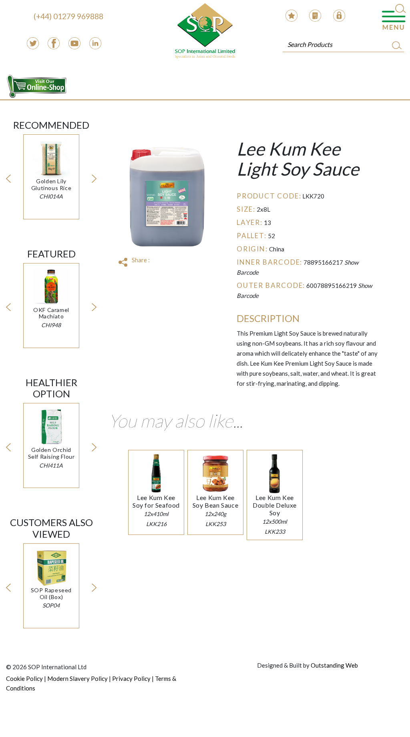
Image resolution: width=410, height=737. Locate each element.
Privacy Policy (131, 678)
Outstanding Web (334, 665)
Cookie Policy (24, 678)
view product (51, 166)
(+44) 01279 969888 (68, 16)
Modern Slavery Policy (77, 678)
